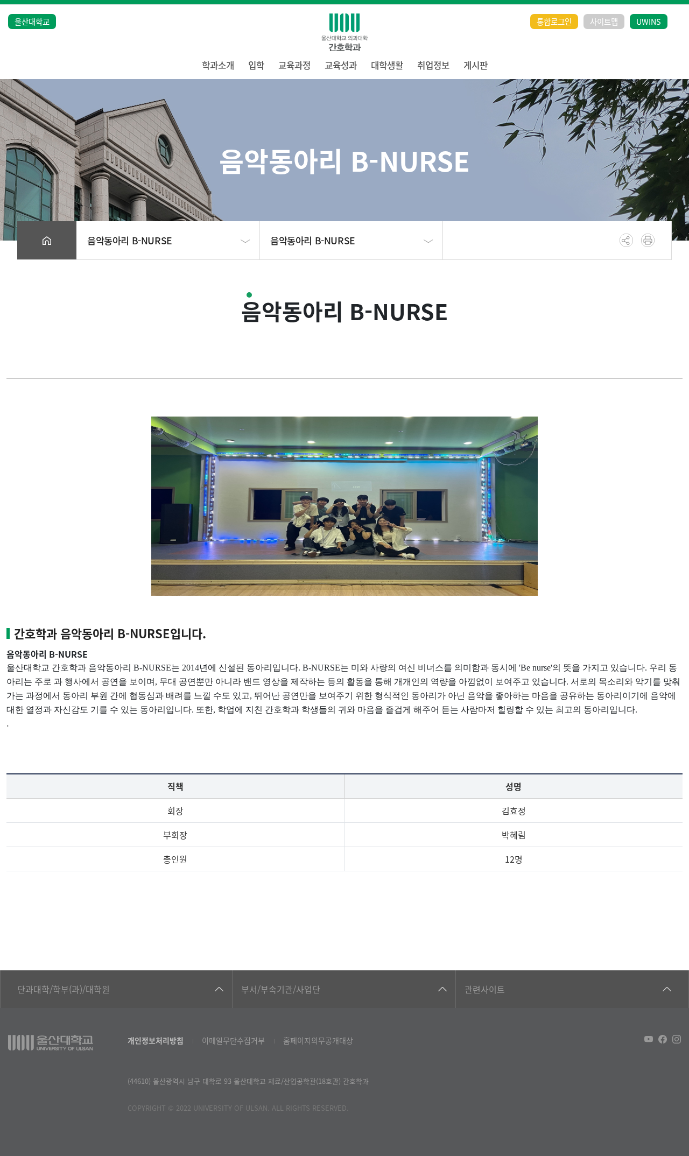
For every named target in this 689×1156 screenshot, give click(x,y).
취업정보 (433, 65)
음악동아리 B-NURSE (129, 240)
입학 (256, 65)
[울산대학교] (50, 1043)
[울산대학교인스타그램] (676, 1039)
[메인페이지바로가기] (344, 32)
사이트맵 (604, 21)
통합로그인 (554, 21)
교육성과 (341, 65)
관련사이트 (485, 989)
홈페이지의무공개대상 (318, 1040)
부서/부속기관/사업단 (280, 989)
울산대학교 (32, 21)
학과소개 (218, 65)
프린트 (648, 240)
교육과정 (294, 65)
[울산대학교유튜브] (648, 1039)
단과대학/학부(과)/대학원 (63, 989)
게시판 (475, 65)
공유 (626, 240)
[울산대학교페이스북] (662, 1039)
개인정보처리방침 (156, 1040)
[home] (46, 240)
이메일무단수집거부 (233, 1040)
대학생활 (387, 65)
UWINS (648, 21)
